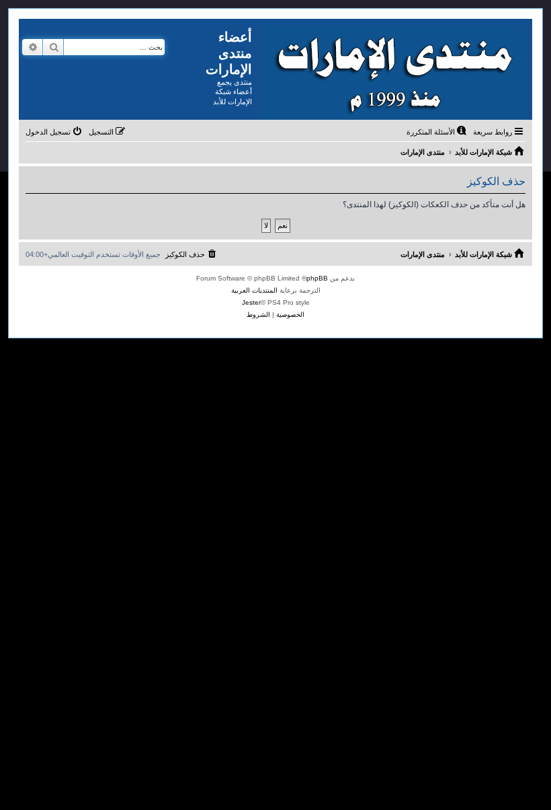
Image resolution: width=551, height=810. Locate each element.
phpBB (317, 278)
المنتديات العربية (254, 290)
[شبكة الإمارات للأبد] (392, 69)
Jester (251, 302)
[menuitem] (437, 132)
